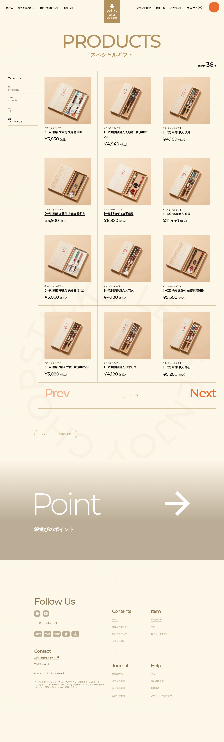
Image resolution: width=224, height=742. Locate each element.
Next (203, 393)
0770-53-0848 (41, 664)
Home (44, 434)
